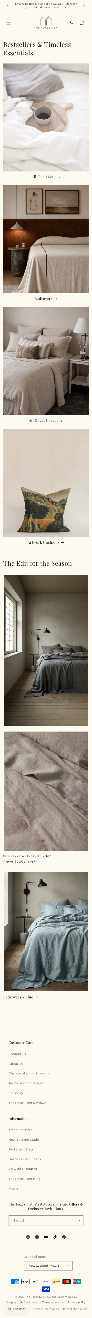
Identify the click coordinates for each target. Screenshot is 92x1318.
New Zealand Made (24, 1140)
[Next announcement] (84, 5)
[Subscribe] (78, 1220)
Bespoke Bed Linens (25, 1159)
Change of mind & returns (29, 1073)
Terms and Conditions (26, 1083)
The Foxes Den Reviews (27, 1103)
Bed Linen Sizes (21, 1149)
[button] (8, 22)
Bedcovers (43, 298)
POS (48, 1296)
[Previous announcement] (8, 5)
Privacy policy (77, 1302)
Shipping (16, 1093)
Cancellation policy (75, 1308)
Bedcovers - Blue (18, 997)
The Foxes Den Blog (25, 1179)
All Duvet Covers (43, 420)
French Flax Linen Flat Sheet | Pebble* (27, 856)
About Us (16, 1064)
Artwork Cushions (44, 542)
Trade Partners (20, 1130)
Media (13, 1188)
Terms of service (53, 1302)
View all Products (23, 1169)
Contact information (46, 1308)
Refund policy (29, 1302)
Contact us (17, 1054)
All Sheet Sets (43, 176)
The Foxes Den (35, 1296)
